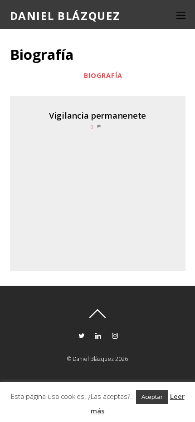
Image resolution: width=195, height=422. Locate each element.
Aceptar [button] (152, 397)
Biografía (103, 75)
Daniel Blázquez (93, 359)
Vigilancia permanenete (97, 115)
